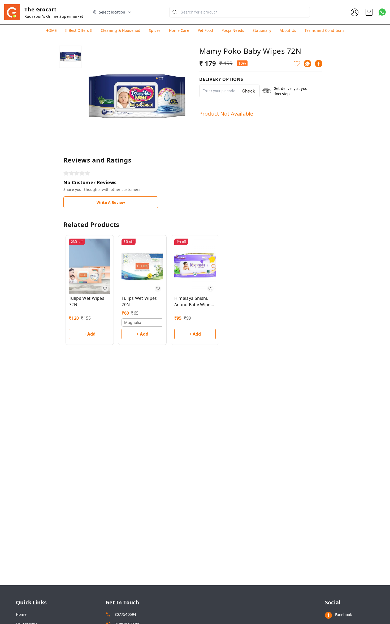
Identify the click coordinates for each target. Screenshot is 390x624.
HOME (51, 30)
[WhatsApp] (307, 63)
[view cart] (369, 12)
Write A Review (111, 202)
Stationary (262, 30)
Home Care (179, 30)
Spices (155, 30)
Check (248, 91)
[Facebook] (318, 63)
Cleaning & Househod (120, 30)
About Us (288, 30)
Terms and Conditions (324, 30)
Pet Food (205, 30)
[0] (369, 12)
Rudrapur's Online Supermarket (53, 16)
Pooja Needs (233, 30)
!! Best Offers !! (78, 30)
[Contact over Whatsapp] (382, 12)
